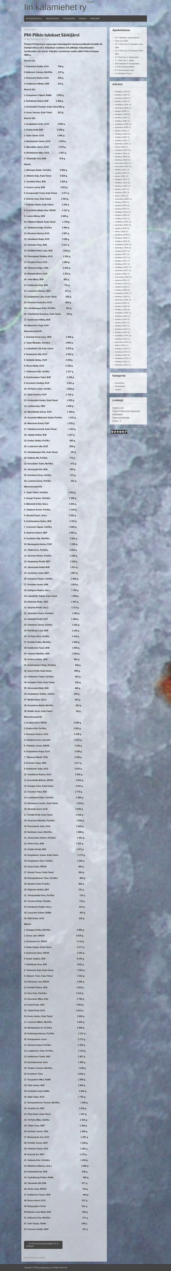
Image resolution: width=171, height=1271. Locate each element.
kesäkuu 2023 (121, 153)
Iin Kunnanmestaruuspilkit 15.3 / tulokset (42, 1244)
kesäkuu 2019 (121, 215)
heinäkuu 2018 (121, 235)
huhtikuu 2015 (121, 309)
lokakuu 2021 (120, 189)
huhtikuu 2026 (121, 101)
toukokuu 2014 (121, 329)
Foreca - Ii (116, 421)
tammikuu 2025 (121, 127)
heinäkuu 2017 (121, 257)
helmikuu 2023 (121, 160)
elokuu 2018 (120, 231)
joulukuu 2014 (121, 319)
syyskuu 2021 (121, 192)
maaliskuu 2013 (121, 358)
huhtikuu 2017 (121, 264)
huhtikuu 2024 (121, 140)
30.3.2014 (45, 39)
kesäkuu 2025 (121, 117)
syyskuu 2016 (121, 280)
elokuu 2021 (120, 196)
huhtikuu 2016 (121, 290)
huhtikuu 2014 (121, 332)
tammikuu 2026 (121, 108)
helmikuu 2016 (121, 296)
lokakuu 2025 (120, 111)
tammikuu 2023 (121, 163)
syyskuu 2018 (121, 228)
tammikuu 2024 (121, 144)
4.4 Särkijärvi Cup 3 (123, 73)
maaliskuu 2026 (121, 104)
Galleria (82, 18)
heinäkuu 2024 (121, 134)
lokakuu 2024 (120, 131)
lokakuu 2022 (120, 170)
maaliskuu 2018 (121, 244)
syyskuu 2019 (121, 209)
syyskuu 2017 (121, 254)
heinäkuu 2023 (121, 150)
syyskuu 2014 (121, 322)
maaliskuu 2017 (121, 267)
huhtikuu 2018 (121, 241)
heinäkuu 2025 (121, 114)
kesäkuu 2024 (121, 137)
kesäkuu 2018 (121, 238)
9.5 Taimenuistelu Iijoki (124, 70)
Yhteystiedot (69, 18)
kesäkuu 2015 (121, 306)
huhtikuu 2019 (121, 218)
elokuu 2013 (120, 345)
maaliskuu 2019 (121, 222)
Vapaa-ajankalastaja (120, 417)
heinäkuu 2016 (121, 283)
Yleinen (30, 29)
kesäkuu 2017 (121, 261)
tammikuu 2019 (121, 225)
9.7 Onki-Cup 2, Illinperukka (127, 57)
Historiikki (95, 18)
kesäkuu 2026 (121, 95)
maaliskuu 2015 (121, 313)
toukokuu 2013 (121, 352)
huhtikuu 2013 (121, 355)
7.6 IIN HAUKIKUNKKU (124, 67)
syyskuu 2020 (121, 205)
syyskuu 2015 (121, 303)
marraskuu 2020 (122, 199)
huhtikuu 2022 (121, 183)
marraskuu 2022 (122, 166)
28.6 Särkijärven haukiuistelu (127, 64)
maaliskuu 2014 (121, 335)
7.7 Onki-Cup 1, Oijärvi (124, 60)
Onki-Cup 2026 (121, 41)
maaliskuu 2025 (121, 124)
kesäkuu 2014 (121, 326)
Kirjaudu (91, 2)
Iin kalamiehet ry (55, 7)
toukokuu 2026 (121, 98)
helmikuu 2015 (121, 316)
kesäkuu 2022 (121, 179)
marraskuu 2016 (122, 277)
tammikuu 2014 (121, 342)
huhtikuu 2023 (121, 157)
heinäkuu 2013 (121, 349)
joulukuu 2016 (121, 274)
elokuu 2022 (120, 176)
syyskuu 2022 (121, 173)
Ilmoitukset (119, 383)
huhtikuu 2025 (121, 121)
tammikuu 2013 (121, 365)
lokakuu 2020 (120, 202)
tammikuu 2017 (121, 270)
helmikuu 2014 (121, 339)
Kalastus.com (118, 408)
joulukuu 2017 (121, 251)
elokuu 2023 (120, 147)
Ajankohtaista (52, 18)
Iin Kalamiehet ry (34, 18)
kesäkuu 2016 (121, 287)
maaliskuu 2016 (121, 293)
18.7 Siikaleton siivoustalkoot (127, 38)
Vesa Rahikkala (33, 39)
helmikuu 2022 (121, 186)
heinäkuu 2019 (121, 212)
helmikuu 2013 (121, 362)
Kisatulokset (120, 386)
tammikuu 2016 (121, 300)
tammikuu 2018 (121, 248)
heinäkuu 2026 (121, 91)
